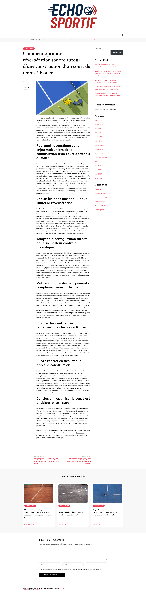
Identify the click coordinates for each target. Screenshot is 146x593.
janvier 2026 (99, 149)
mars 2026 (99, 141)
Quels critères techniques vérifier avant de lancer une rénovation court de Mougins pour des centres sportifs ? (38, 513)
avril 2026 (98, 137)
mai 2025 (98, 174)
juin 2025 (98, 170)
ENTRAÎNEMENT (55, 35)
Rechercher (99, 49)
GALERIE (91, 35)
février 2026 (99, 145)
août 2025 (98, 162)
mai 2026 (98, 133)
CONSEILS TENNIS (41, 35)
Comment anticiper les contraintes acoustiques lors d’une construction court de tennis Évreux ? (72, 512)
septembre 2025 (101, 157)
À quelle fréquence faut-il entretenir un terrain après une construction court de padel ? (105, 512)
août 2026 (98, 120)
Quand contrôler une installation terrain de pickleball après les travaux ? (108, 95)
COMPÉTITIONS (81, 35)
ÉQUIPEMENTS (68, 35)
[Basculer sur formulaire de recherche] (122, 35)
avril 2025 (98, 178)
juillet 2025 (99, 166)
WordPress (38, 589)
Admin (24, 82)
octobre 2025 (100, 153)
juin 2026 (98, 129)
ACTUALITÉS (28, 35)
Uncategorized (100, 210)
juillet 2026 (99, 124)
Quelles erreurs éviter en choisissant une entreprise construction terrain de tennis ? (108, 73)
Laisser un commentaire (28, 88)
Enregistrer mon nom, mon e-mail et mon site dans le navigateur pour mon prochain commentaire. (71, 569)
